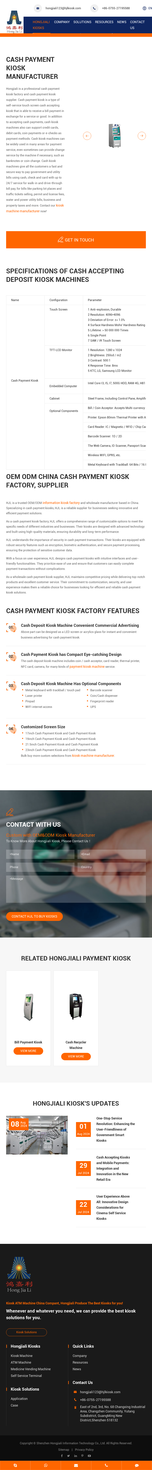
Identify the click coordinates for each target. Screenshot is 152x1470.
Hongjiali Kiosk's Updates (76, 1103)
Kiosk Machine (21, 1356)
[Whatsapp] (46, 1466)
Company (62, 22)
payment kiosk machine (87, 666)
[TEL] (106, 1466)
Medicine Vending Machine (31, 1369)
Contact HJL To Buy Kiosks (34, 916)
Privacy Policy (84, 1449)
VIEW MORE (28, 1051)
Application (19, 1399)
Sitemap (63, 1449)
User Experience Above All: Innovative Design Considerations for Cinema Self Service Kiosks (113, 1207)
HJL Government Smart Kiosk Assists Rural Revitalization (33, 1217)
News (121, 22)
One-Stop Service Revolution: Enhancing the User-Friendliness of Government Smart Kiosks (115, 1129)
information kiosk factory (61, 503)
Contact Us (137, 25)
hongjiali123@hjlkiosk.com (63, 8)
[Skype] (15, 1466)
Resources (104, 22)
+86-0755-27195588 (116, 8)
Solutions (82, 22)
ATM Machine (21, 1362)
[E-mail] (76, 1466)
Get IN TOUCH (76, 240)
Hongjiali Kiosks (41, 25)
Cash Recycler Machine (76, 1045)
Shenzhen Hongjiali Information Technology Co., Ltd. (71, 1443)
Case (14, 1405)
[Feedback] (137, 1466)
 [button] (87, 136)
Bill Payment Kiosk (28, 1042)
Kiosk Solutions (26, 1332)
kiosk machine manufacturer (93, 755)
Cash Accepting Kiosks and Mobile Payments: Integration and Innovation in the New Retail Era (113, 1168)
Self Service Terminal (26, 1376)
